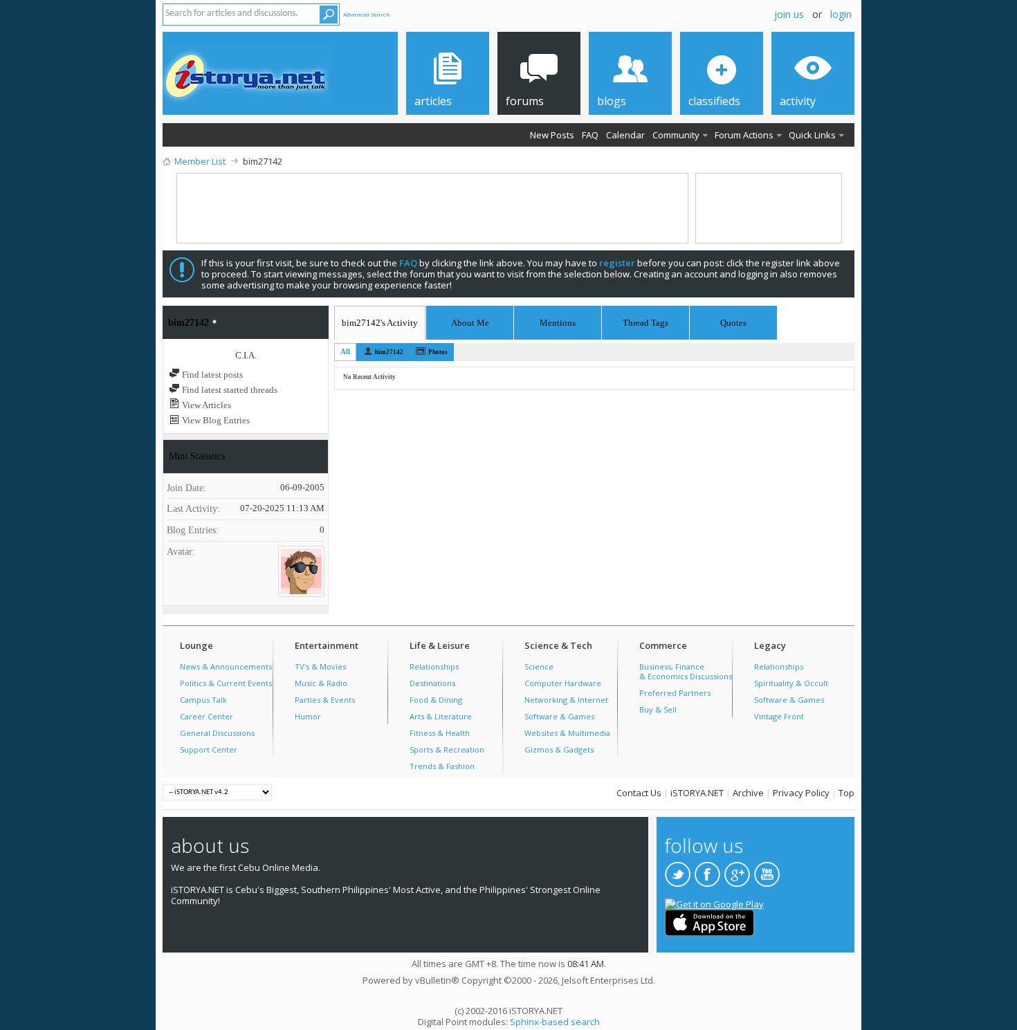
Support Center (208, 749)
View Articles (205, 405)
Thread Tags (645, 321)
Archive (748, 793)
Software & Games (559, 716)
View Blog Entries (215, 420)
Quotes (733, 321)
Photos (438, 352)
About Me (470, 323)
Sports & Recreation (447, 749)
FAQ (590, 135)
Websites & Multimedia (567, 733)
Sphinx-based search (555, 1021)
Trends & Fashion (442, 766)
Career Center (206, 716)
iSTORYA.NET (697, 793)
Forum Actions (744, 135)
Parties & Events (325, 700)
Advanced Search (366, 14)
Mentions (558, 321)
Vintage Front (779, 716)
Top (846, 793)
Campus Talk (203, 700)
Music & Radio (321, 683)
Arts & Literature (441, 716)
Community (675, 135)
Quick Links (812, 135)
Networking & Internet (566, 700)
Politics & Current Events (226, 683)
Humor (308, 716)
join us (789, 14)
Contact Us (638, 793)
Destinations (432, 683)
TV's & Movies (320, 666)
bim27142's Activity (380, 323)
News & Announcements (226, 666)
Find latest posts (211, 374)
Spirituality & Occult (791, 683)
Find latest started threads (228, 390)
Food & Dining (436, 700)
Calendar (625, 135)
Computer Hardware (562, 683)
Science (538, 666)
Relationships (434, 666)
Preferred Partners (675, 693)
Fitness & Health (440, 733)
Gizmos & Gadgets (559, 749)
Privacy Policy (801, 793)
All (345, 351)
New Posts (552, 135)
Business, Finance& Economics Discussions (685, 671)
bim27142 (389, 352)
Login (841, 14)
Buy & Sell (658, 709)
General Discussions (217, 733)
